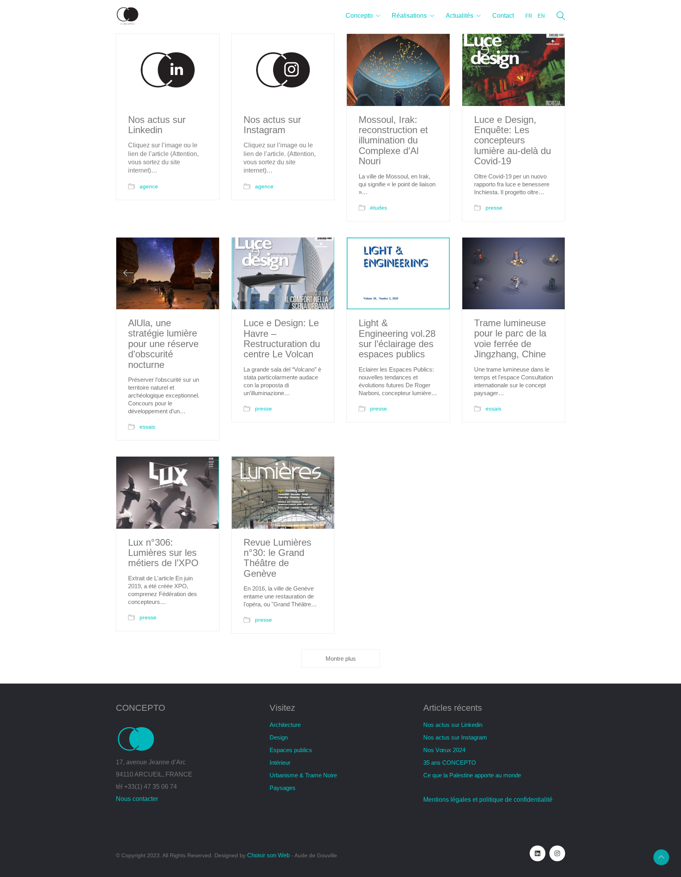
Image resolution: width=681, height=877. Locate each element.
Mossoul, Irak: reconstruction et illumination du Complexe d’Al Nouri (393, 141)
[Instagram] (557, 853)
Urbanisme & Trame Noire (303, 775)
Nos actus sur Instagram (272, 125)
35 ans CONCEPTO (449, 762)
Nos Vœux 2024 (444, 750)
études (378, 207)
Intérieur (280, 762)
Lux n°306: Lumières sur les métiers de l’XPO (163, 553)
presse (494, 207)
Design (279, 737)
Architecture (285, 724)
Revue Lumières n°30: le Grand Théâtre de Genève (277, 558)
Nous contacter (137, 798)
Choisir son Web (268, 855)
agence (149, 186)
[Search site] (560, 16)
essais (147, 427)
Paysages (283, 787)
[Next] (207, 273)
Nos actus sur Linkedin (157, 125)
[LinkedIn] (537, 853)
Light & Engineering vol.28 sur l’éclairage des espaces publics (397, 338)
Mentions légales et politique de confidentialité (488, 799)
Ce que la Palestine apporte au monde (472, 775)
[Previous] (128, 273)
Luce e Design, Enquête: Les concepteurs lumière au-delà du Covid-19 (512, 141)
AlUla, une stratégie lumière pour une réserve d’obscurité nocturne (163, 344)
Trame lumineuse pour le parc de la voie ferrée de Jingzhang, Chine (510, 338)
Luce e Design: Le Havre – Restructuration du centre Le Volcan (282, 338)
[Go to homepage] (128, 16)
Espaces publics (291, 750)
